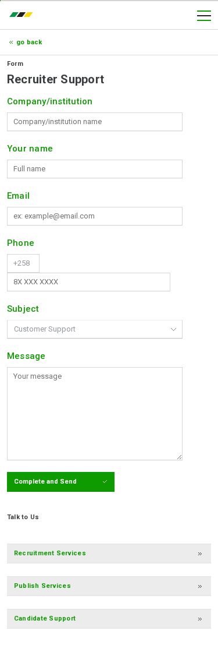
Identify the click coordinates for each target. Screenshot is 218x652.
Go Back (29, 42)
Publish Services (42, 586)
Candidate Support (45, 618)
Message (26, 356)
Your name (30, 148)
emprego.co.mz (23, 15)
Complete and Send (45, 481)
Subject (23, 309)
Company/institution (50, 101)
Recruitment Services (50, 553)
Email (18, 196)
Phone (20, 243)
